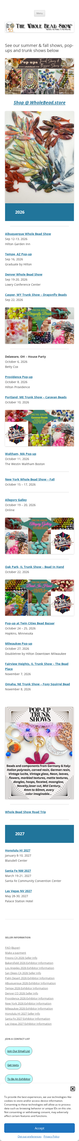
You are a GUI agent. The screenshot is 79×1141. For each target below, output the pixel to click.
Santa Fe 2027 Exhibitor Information (27, 1019)
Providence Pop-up (19, 377)
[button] (73, 1089)
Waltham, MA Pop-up (20, 454)
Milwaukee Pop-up (18, 643)
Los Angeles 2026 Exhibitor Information (29, 968)
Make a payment (15, 953)
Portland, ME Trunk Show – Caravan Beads (36, 397)
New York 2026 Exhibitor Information (28, 1003)
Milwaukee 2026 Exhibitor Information (29, 1008)
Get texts (13, 1065)
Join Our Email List (18, 1051)
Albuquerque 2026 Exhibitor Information (30, 983)
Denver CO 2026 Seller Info (21, 993)
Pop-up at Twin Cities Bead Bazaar (30, 623)
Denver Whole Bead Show (23, 274)
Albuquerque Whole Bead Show (28, 234)
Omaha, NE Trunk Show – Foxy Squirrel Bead (37, 684)
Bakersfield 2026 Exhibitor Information (29, 963)
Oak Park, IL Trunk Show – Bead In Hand (34, 567)
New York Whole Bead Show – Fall (30, 479)
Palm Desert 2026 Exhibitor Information (30, 978)
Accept (39, 1128)
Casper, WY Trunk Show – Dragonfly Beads (36, 295)
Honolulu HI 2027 (17, 850)
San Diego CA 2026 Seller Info (23, 973)
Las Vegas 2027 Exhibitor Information (28, 1024)
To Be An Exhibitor (18, 1079)
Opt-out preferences (30, 1136)
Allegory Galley (16, 500)
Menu (39, 13)
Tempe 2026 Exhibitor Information (26, 988)
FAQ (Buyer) (12, 948)
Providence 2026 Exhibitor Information (29, 998)
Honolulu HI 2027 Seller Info (22, 1013)
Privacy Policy (51, 1136)
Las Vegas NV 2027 (18, 891)
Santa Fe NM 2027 (18, 871)
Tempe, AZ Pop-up (18, 254)
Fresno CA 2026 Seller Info (21, 958)
